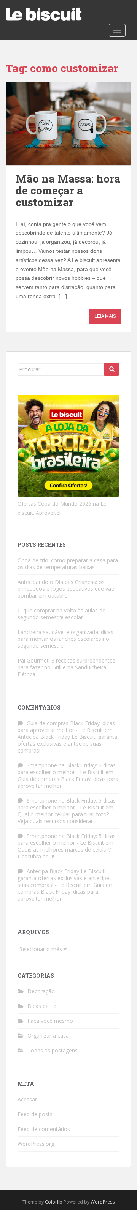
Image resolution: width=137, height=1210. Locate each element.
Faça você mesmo (50, 1020)
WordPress (103, 1202)
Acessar (27, 1099)
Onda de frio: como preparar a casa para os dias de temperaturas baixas (68, 564)
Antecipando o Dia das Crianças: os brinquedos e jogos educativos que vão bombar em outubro (66, 588)
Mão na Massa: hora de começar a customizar (68, 190)
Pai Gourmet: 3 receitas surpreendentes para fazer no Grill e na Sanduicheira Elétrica (66, 667)
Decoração (41, 991)
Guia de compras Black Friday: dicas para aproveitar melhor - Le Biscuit (66, 726)
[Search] (111, 369)
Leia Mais (105, 316)
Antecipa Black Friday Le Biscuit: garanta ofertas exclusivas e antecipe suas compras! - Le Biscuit (63, 878)
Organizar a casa (48, 1035)
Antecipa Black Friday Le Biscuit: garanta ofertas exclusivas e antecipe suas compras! (67, 743)
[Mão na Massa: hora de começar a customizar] (68, 123)
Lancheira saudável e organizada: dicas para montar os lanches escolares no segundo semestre (65, 638)
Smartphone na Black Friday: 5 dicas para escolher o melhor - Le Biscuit (67, 769)
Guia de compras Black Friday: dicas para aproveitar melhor (68, 782)
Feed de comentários (44, 1129)
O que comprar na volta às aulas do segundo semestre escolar (62, 614)
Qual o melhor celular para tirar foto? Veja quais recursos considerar (63, 818)
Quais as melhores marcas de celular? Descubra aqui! (64, 853)
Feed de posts (35, 1114)
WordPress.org (36, 1143)
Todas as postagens (52, 1050)
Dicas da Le (41, 1006)
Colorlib (53, 1202)
